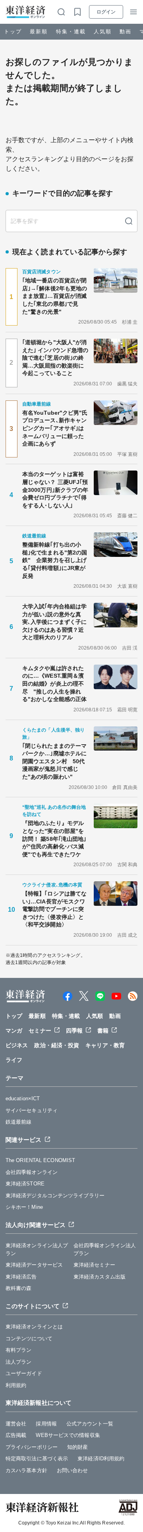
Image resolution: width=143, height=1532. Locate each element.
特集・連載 (71, 31)
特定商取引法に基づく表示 (37, 1458)
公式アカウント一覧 (89, 1424)
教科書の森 (19, 1288)
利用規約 (16, 1385)
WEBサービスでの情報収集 (68, 1435)
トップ (13, 31)
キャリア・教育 (105, 1045)
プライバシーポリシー (32, 1447)
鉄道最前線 (19, 1122)
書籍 (102, 1030)
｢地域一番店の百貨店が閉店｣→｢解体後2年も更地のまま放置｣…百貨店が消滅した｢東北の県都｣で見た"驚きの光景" (54, 295)
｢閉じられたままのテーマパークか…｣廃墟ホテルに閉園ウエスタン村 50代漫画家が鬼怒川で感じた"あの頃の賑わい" (54, 761)
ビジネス (17, 1045)
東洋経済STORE (25, 1184)
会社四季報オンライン (32, 1172)
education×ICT (23, 1098)
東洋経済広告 (21, 1277)
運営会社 (16, 1424)
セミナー (40, 1030)
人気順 (103, 31)
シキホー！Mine (24, 1207)
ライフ (14, 1060)
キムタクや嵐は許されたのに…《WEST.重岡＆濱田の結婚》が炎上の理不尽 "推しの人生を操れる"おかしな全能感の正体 (54, 683)
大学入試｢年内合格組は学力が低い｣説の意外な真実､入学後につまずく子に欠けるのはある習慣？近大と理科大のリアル (54, 621)
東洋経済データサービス (34, 1265)
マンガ (14, 1030)
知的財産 (77, 1447)
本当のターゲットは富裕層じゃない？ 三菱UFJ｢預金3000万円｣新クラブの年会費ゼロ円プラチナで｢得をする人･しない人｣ (55, 489)
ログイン (106, 12)
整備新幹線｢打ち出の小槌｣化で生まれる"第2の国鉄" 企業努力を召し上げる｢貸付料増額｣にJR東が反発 (54, 560)
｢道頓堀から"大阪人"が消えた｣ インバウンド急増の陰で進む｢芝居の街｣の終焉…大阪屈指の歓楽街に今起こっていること (55, 357)
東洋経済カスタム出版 (99, 1277)
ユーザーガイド (24, 1373)
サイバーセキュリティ (32, 1110)
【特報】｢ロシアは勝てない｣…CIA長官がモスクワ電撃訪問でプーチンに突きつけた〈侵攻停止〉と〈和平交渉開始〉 (54, 909)
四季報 (74, 1030)
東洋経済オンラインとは (34, 1327)
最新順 (39, 31)
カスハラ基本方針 (26, 1470)
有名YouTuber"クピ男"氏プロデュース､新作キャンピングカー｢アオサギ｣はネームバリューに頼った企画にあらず (55, 428)
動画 (125, 31)
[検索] (128, 221)
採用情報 (46, 1424)
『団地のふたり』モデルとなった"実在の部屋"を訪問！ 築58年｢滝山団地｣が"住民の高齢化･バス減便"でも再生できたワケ (54, 838)
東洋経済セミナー (94, 1265)
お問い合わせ (72, 1470)
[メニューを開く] (133, 12)
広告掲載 (16, 1435)
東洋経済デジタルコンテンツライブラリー (55, 1196)
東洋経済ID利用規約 (100, 1458)
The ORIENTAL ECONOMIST (40, 1160)
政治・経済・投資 (56, 1045)
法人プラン (19, 1362)
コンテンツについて (29, 1338)
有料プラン (19, 1350)
